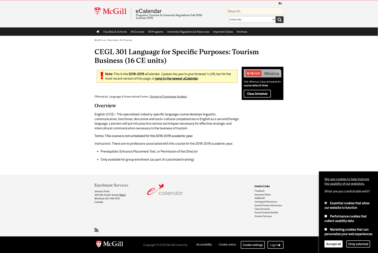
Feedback (260, 191)
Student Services (263, 216)
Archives (242, 31)
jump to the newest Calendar (176, 78)
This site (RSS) (97, 230)
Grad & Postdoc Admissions (268, 205)
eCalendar (149, 11)
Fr (280, 4)
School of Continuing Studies (168, 96)
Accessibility (204, 244)
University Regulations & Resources (188, 31)
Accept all (333, 244)
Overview (112, 40)
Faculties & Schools (114, 32)
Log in (274, 245)
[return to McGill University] (109, 245)
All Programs (155, 31)
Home (97, 32)
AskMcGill (260, 198)
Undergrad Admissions (266, 202)
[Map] (122, 194)
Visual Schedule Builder (266, 212)
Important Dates (223, 31)
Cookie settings (253, 245)
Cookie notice (227, 244)
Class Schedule (257, 93)
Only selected (358, 244)
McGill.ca (99, 40)
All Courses (137, 31)
